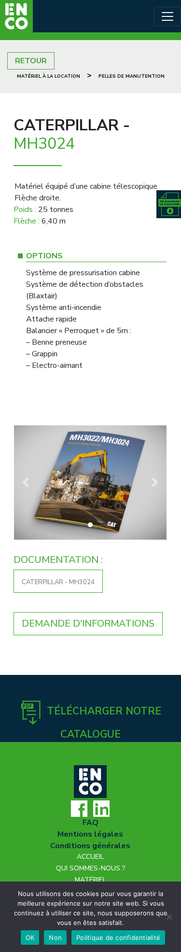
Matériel (90, 879)
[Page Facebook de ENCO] (79, 808)
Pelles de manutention (131, 76)
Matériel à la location (48, 76)
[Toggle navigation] (167, 16)
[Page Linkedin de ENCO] (101, 808)
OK (30, 937)
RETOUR (31, 61)
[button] (25, 482)
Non (55, 937)
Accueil (90, 856)
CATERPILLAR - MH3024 (58, 582)
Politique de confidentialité (118, 937)
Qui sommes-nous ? (90, 868)
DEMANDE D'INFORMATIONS (88, 623)
